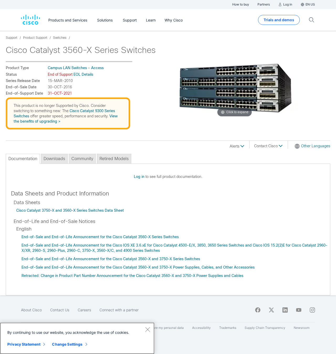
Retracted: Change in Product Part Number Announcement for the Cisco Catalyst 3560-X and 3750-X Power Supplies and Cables (132, 276)
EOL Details (83, 74)
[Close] (147, 329)
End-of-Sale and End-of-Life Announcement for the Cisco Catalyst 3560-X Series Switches (100, 237)
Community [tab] (82, 158)
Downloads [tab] (54, 158)
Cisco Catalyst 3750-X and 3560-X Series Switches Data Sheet (70, 210)
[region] (77, 338)
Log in (139, 177)
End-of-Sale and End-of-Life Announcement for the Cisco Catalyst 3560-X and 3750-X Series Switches (111, 259)
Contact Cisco (266, 146)
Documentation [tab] (22, 158)
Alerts (235, 146)
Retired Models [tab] (114, 158)
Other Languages (315, 146)
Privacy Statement (23, 344)
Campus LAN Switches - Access (76, 68)
